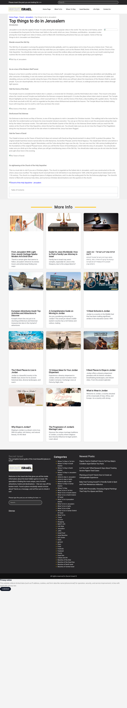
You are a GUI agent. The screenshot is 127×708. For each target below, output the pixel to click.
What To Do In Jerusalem (66, 504)
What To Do (58, 9)
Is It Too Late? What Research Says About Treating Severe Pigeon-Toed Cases (97, 469)
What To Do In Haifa (64, 506)
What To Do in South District (67, 493)
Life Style (96, 9)
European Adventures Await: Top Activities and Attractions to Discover (26, 313)
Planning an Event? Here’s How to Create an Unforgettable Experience (95, 476)
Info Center (61, 537)
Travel (21, 17)
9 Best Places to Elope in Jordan (100, 370)
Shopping (61, 522)
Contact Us (107, 9)
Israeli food (61, 533)
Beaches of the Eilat (64, 560)
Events (60, 553)
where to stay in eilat (64, 481)
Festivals (61, 549)
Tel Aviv (60, 519)
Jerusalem (29, 17)
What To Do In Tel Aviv (65, 490)
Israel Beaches (84, 9)
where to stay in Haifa (65, 479)
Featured (61, 551)
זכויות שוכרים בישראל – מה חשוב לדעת (100, 253)
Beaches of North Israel (65, 564)
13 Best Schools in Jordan (98, 311)
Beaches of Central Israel (66, 567)
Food (59, 546)
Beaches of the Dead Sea (66, 562)
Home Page (47, 9)
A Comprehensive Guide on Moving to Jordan (61, 312)
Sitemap (12, 511)
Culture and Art (62, 558)
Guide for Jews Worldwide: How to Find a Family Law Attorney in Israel (63, 254)
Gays (59, 544)
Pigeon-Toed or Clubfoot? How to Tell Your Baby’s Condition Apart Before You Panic (97, 462)
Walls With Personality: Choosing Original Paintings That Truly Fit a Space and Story (98, 490)
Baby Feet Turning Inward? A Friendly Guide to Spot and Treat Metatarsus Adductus (98, 483)
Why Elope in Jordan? (21, 427)
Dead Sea (61, 555)
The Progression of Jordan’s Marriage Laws (61, 428)
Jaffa (59, 531)
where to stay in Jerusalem (67, 477)
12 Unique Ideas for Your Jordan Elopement (63, 371)
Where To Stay (71, 9)
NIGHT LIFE (61, 524)
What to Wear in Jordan (97, 390)
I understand (5, 589)
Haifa (59, 540)
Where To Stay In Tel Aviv (66, 461)
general (60, 542)
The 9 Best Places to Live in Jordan (23, 371)
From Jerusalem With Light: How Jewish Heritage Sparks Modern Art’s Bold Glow (24, 254)
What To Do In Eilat (64, 508)
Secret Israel (16, 456)
